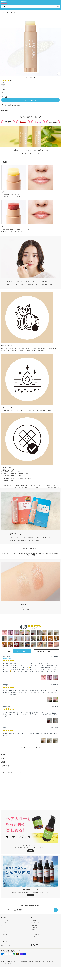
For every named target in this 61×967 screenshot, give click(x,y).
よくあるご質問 (34, 927)
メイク (3, 925)
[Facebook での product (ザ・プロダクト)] (34, 945)
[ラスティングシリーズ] (30, 827)
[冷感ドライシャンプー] (30, 871)
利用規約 (31, 961)
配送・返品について (7, 110)
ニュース (32, 932)
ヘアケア (3, 922)
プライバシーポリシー (6, 963)
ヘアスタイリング (5, 920)
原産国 (3, 762)
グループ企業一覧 (34, 934)
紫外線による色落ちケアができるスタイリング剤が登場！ (30, 847)
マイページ (33, 936)
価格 (2, 82)
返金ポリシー (52, 961)
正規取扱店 (33, 920)
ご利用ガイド (24, 961)
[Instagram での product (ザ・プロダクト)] (31, 945)
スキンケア (4, 927)
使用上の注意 (5, 766)
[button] (6, 80)
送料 (6, 97)
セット (3, 929)
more (30, 850)
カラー (3, 89)
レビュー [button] (7, 651)
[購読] (56, 910)
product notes (33, 925)
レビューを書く (22, 651)
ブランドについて (34, 922)
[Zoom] (58, 73)
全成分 (3, 758)
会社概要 (32, 929)
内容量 (3, 754)
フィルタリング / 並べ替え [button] (44, 651)
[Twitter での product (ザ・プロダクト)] (37, 945)
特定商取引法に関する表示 (41, 961)
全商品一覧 (4, 934)
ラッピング (4, 932)
